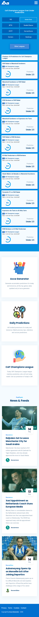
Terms (10, 608)
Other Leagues (19, 46)
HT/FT (10, 31)
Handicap (28, 37)
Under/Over (28, 19)
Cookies (16, 608)
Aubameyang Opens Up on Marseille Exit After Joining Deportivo (18, 571)
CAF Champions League (19, 367)
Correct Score (28, 31)
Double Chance (28, 25)
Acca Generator (19, 278)
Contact (23, 608)
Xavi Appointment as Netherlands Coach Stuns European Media (19, 503)
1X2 (10, 19)
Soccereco (15, 460)
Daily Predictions (19, 323)
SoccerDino (15, 590)
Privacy (4, 608)
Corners (10, 37)
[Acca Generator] (5, 3)
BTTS (10, 25)
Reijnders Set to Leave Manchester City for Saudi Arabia (17, 441)
